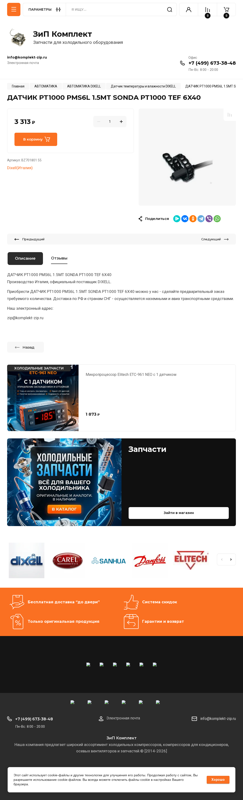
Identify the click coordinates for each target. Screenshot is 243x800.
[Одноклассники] (192, 218)
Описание (25, 258)
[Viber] (209, 218)
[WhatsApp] (217, 218)
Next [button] (231, 559)
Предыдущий (33, 239)
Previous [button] (221, 559)
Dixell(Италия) (20, 167)
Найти (169, 9)
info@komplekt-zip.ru (218, 718)
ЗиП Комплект (62, 34)
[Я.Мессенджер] (176, 218)
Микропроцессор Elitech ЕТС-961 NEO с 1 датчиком (131, 374)
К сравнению (230, 115)
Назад (28, 347)
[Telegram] (201, 218)
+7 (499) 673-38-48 (212, 63)
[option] (187, 156)
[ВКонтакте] (184, 218)
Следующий (211, 239)
